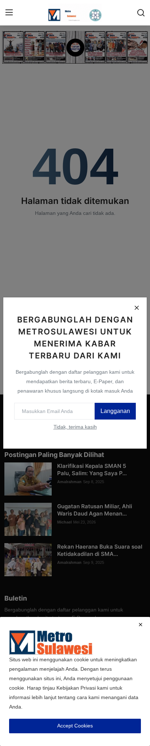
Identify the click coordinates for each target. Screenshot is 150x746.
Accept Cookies (75, 726)
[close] (140, 625)
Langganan (115, 411)
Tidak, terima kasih (75, 427)
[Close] (136, 307)
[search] (141, 13)
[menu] (9, 13)
